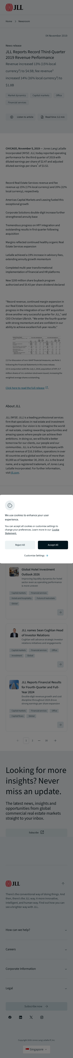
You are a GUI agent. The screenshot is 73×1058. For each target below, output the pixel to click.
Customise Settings (36, 555)
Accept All (53, 545)
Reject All (20, 545)
